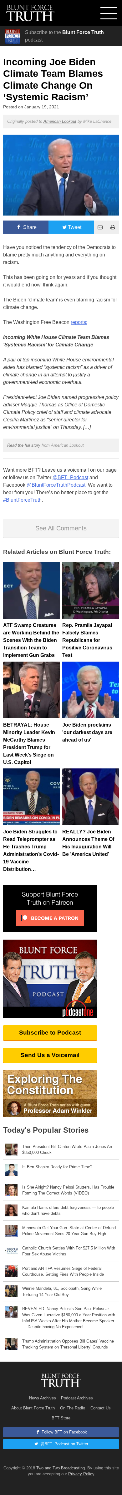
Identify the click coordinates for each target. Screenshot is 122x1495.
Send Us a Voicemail (50, 1055)
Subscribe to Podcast (50, 1032)
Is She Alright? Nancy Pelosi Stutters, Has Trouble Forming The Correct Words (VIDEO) (68, 1190)
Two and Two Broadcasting (60, 1468)
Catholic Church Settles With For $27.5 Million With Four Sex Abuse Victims (68, 1251)
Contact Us (100, 1408)
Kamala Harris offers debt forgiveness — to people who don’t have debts (68, 1210)
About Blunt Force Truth (33, 1408)
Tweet (74, 227)
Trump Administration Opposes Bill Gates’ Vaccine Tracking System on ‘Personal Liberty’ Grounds (68, 1344)
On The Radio (72, 1408)
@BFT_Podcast (70, 477)
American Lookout (59, 121)
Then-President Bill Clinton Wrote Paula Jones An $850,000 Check (67, 1149)
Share (29, 227)
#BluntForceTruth (22, 500)
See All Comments (61, 528)
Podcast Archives (77, 1398)
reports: (79, 322)
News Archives (42, 1398)
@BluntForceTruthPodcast (56, 485)
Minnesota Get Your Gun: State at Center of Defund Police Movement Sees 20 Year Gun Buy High (69, 1230)
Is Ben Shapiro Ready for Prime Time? (57, 1167)
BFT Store (61, 1418)
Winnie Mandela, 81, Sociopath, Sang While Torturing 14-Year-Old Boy (62, 1291)
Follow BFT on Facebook (63, 1432)
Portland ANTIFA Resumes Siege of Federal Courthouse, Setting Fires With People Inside (63, 1271)
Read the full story (23, 445)
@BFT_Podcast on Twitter (63, 1444)
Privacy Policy (81, 1474)
